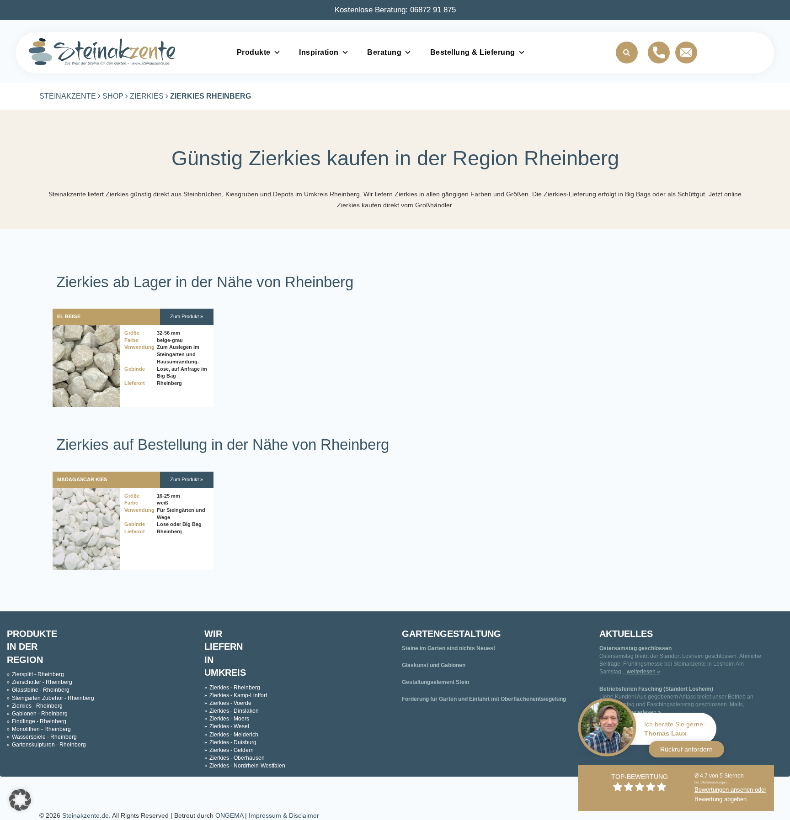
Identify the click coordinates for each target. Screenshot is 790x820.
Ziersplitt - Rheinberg (38, 674)
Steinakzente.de (85, 815)
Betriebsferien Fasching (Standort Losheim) (656, 689)
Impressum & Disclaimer (284, 815)
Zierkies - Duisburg (232, 742)
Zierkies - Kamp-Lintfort (238, 695)
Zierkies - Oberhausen (237, 758)
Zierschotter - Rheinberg (42, 682)
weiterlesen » (642, 671)
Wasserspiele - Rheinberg (44, 737)
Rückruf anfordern (686, 749)
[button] (20, 800)
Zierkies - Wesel (229, 726)
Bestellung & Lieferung (472, 52)
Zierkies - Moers (229, 718)
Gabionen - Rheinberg (40, 713)
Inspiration (319, 52)
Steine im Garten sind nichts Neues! (448, 648)
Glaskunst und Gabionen (433, 665)
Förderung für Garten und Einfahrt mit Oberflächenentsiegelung (484, 699)
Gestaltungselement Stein (435, 682)
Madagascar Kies (82, 479)
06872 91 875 (433, 9)
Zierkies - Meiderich (233, 734)
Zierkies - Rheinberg (37, 706)
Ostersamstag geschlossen (635, 648)
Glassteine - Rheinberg (40, 690)
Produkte (254, 52)
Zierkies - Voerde (230, 703)
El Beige (68, 316)
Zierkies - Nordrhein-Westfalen (247, 765)
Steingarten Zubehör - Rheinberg (53, 698)
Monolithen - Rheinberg (41, 729)
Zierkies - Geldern (231, 750)
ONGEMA (229, 815)
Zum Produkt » (186, 316)
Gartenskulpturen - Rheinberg (49, 744)
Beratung (384, 52)
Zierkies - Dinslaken (234, 711)
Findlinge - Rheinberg (39, 721)
